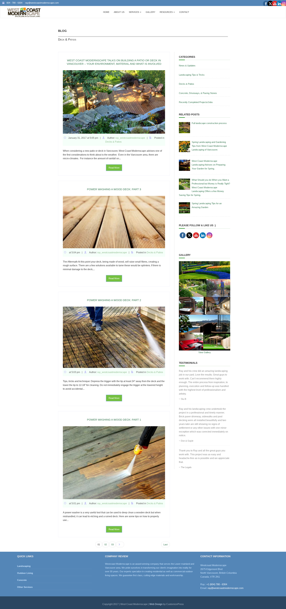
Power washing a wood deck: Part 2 (114, 300)
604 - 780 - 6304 (14, 2)
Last (165, 544)
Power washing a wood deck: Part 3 (114, 189)
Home (106, 12)
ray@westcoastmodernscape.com (42, 2)
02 (105, 544)
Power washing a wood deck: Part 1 (114, 419)
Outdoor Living (25, 573)
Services (134, 12)
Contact (184, 12)
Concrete (22, 580)
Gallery (150, 12)
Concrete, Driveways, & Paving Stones (198, 93)
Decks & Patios (113, 141)
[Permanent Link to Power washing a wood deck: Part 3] (114, 222)
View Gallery (204, 352)
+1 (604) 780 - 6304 (216, 584)
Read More (114, 167)
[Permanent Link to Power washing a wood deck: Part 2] (114, 337)
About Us (119, 12)
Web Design (156, 604)
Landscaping (24, 566)
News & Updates (187, 65)
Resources (166, 12)
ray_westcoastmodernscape (130, 138)
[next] (120, 544)
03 (112, 544)
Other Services (25, 587)
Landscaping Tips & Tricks (192, 75)
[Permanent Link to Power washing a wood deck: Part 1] (114, 462)
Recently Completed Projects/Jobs (196, 102)
